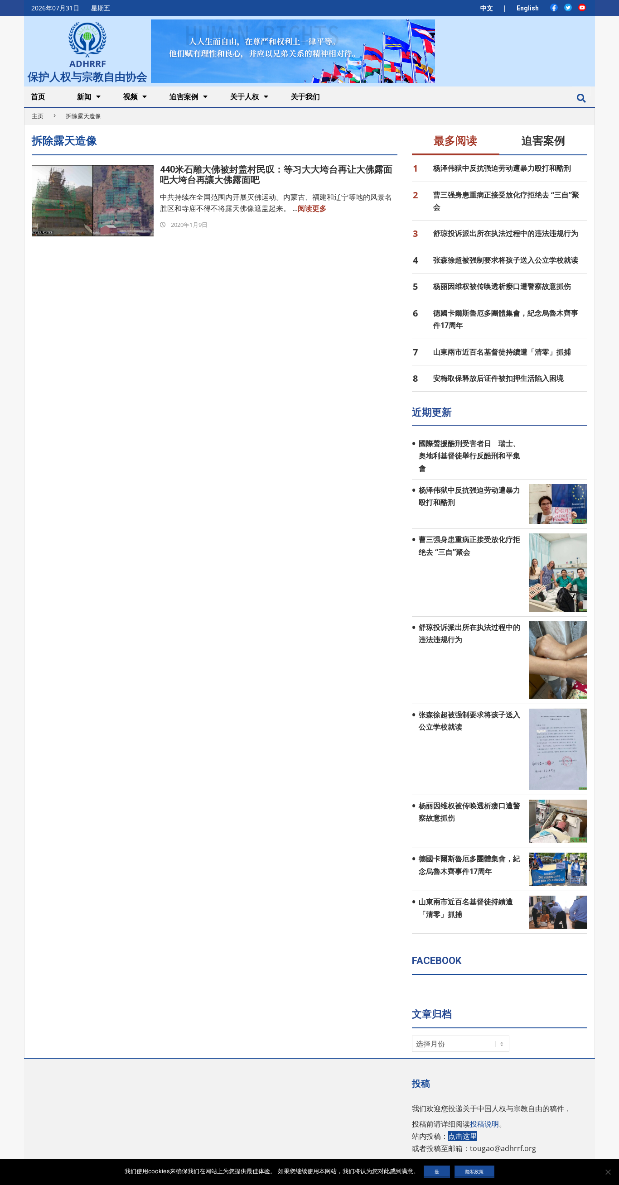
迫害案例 (543, 140)
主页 (38, 116)
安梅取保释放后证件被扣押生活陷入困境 (498, 378)
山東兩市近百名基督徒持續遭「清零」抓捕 (502, 352)
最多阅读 (455, 140)
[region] (293, 50)
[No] (607, 1171)
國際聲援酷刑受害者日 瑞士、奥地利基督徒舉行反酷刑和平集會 (469, 455)
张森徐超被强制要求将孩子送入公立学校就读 (505, 260)
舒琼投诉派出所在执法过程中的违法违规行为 (505, 233)
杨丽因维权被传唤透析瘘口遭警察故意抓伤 (502, 286)
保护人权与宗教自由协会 (87, 75)
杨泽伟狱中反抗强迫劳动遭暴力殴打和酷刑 (502, 168)
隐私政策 (474, 1171)
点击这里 (462, 1136)
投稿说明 (484, 1124)
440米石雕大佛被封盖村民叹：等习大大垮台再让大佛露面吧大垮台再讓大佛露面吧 (276, 174)
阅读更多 (312, 208)
